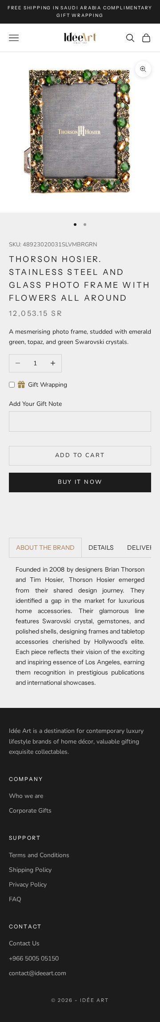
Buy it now (80, 482)
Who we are (26, 796)
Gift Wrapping (47, 384)
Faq (15, 899)
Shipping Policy (30, 870)
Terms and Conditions (39, 855)
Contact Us (24, 943)
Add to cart (80, 455)
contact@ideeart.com (37, 973)
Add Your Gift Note (35, 404)
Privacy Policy (28, 884)
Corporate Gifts (30, 810)
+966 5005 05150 (34, 958)
